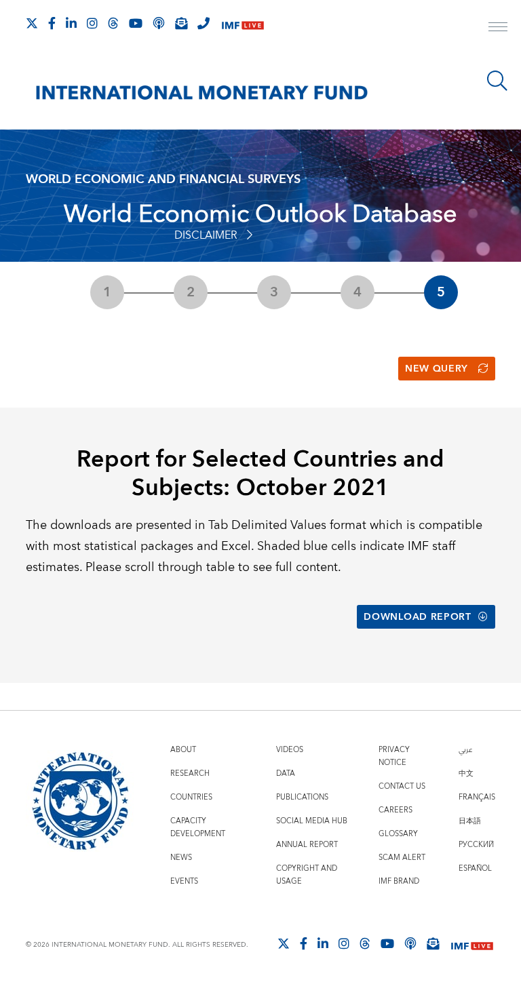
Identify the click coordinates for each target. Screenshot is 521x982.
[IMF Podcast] (159, 23)
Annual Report (307, 844)
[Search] (497, 81)
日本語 (470, 820)
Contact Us (402, 786)
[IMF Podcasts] (410, 943)
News (181, 857)
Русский (476, 844)
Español (475, 868)
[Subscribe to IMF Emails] (181, 23)
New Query (436, 369)
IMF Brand (399, 881)
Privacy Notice (394, 756)
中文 (466, 773)
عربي (465, 749)
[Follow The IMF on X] (32, 23)
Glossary (398, 833)
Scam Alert (402, 857)
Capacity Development (197, 827)
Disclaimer (205, 235)
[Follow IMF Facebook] (52, 23)
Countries (191, 797)
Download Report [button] (417, 617)
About (183, 749)
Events (184, 881)
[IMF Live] (243, 24)
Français (477, 797)
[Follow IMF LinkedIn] (71, 23)
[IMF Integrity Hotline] (203, 23)
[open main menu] (497, 28)
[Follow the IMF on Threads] (113, 23)
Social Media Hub (311, 820)
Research (190, 773)
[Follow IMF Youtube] (135, 23)
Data (285, 773)
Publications (302, 797)
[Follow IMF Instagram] (92, 23)
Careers (395, 810)
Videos (289, 749)
